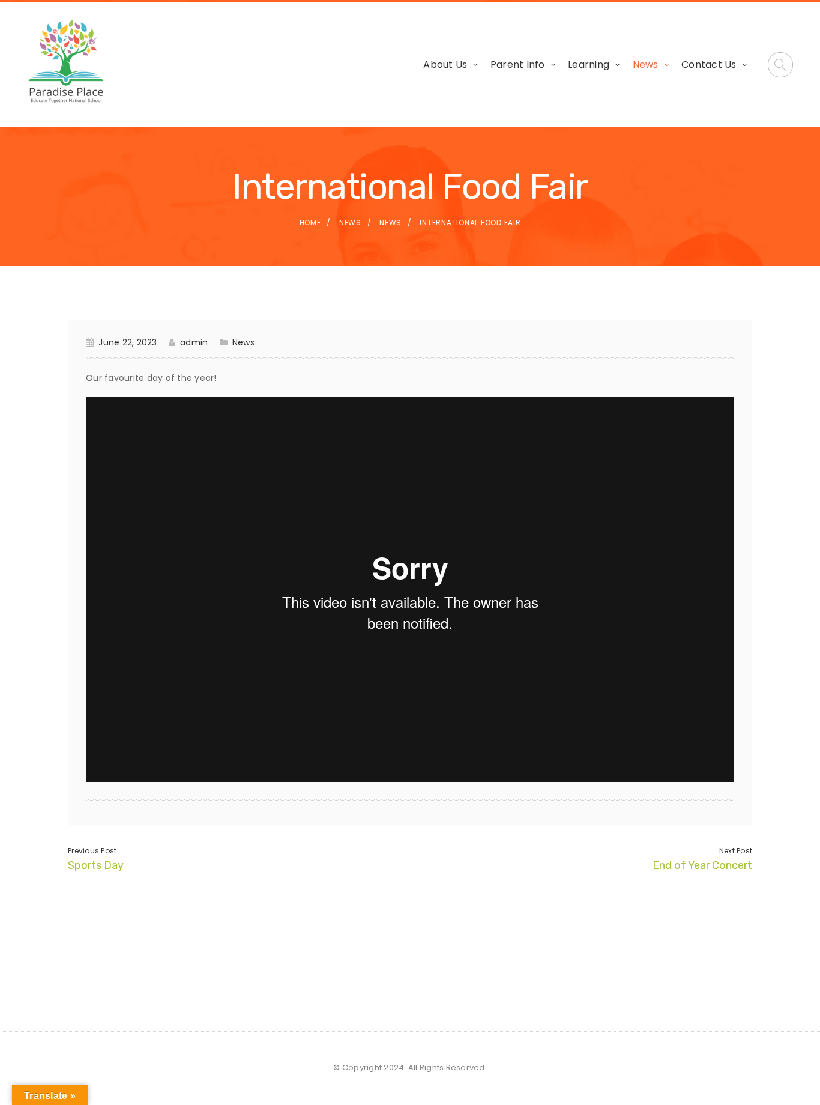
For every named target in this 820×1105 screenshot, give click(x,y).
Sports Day (96, 865)
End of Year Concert (702, 865)
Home (310, 222)
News (646, 64)
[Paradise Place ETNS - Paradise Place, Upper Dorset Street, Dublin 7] (66, 62)
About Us (445, 64)
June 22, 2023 (127, 342)
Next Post (735, 851)
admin (194, 342)
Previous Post (92, 851)
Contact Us (709, 64)
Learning (588, 64)
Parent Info (517, 64)
